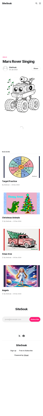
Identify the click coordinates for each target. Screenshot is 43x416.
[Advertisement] (21, 29)
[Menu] (40, 3)
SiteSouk (7, 3)
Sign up (13, 351)
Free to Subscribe (26, 351)
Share (36, 68)
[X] (19, 336)
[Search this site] (36, 3)
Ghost (26, 355)
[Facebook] (24, 336)
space (5, 57)
